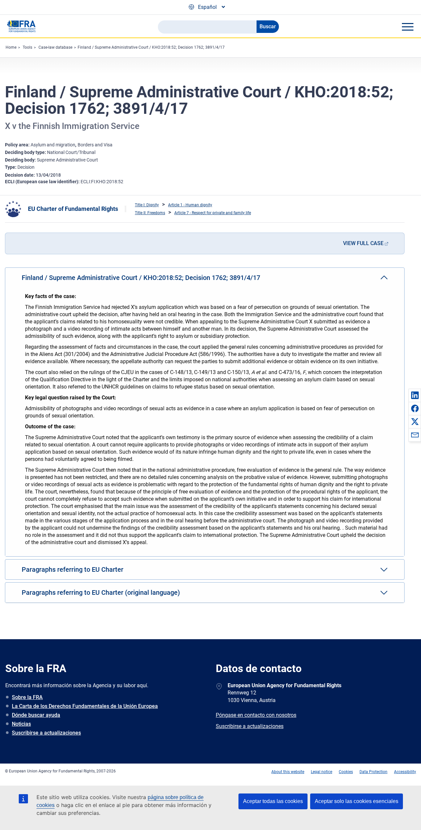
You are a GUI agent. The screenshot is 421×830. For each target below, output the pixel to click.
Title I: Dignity (147, 205)
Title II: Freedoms (150, 213)
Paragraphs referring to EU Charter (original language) (101, 592)
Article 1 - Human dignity (190, 205)
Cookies (346, 771)
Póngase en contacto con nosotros (256, 715)
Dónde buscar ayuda (36, 715)
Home (11, 47)
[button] (415, 395)
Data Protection (373, 771)
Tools (27, 47)
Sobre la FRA (27, 697)
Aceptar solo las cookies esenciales (356, 801)
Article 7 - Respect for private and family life (212, 213)
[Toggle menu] (407, 27)
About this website (287, 771)
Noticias (21, 724)
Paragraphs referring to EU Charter (72, 569)
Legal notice (321, 771)
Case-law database (55, 47)
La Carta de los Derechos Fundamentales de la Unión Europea (85, 706)
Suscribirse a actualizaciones (46, 733)
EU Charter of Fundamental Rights (73, 208)
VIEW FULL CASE (363, 243)
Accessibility (405, 771)
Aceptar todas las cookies (273, 801)
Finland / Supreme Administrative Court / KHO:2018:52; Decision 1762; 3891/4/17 (151, 47)
